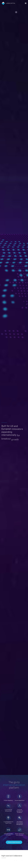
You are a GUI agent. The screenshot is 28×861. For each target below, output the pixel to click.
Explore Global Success (14, 842)
